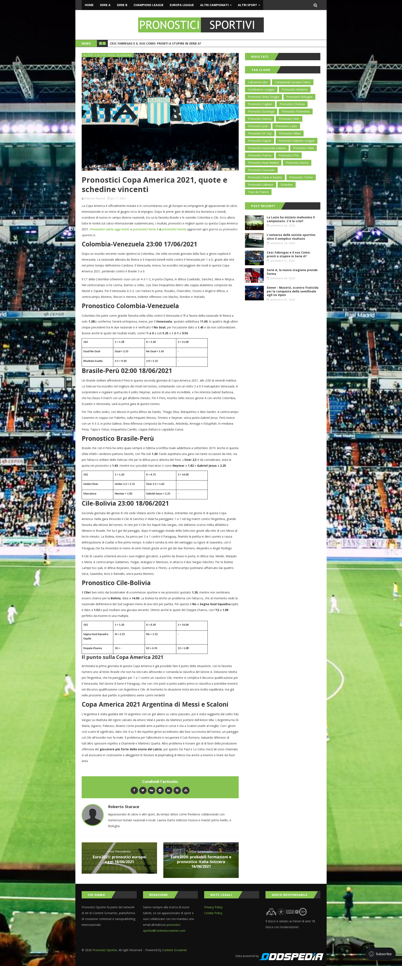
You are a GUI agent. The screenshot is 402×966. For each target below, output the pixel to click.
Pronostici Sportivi (105, 950)
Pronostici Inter (289, 119)
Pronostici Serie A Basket (265, 177)
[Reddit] (160, 790)
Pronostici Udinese (260, 185)
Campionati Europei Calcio (293, 82)
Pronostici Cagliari (260, 104)
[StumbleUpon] (185, 790)
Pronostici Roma (297, 163)
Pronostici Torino (301, 177)
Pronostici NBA (303, 148)
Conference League (261, 89)
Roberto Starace (94, 198)
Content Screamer (174, 950)
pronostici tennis (174, 229)
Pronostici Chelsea (292, 104)
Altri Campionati (214, 5)
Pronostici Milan (290, 133)
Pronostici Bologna (299, 97)
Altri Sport (248, 5)
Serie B (122, 5)
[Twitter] (143, 790)
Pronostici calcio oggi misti (109, 229)
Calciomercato (258, 82)
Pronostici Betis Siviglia (263, 97)
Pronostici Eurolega (261, 111)
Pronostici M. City (260, 133)
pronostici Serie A (145, 229)
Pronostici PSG (289, 155)
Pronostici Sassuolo (261, 170)
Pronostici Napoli (259, 141)
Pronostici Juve (258, 126)
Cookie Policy (213, 913)
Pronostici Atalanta (295, 89)
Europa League (182, 5)
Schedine (287, 185)
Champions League (149, 5)
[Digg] (151, 790)
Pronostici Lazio (286, 126)
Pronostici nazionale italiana (267, 148)
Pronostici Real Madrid (263, 163)
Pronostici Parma (259, 155)
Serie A (105, 5)
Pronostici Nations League (296, 141)
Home (89, 5)
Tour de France (258, 192)
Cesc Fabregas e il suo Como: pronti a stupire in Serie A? (155, 43)
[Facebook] (134, 790)
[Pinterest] (177, 790)
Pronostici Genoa (259, 119)
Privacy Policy (213, 907)
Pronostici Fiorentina (296, 111)
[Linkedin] (168, 790)
